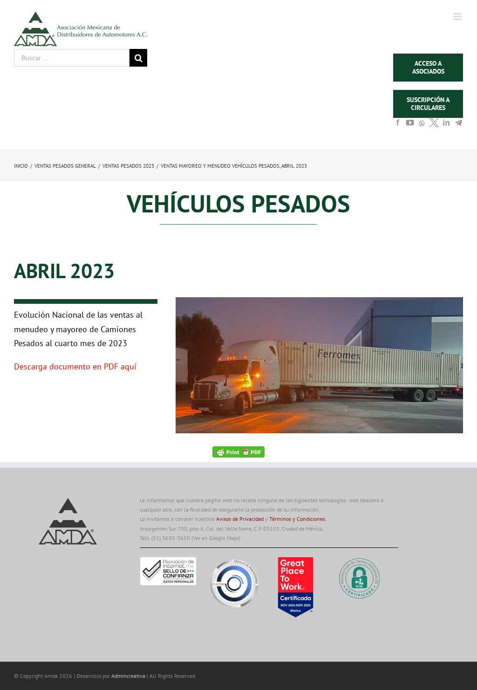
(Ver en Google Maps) (215, 537)
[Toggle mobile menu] (458, 16)
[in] (446, 125)
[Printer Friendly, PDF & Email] (238, 451)
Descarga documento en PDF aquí (75, 366)
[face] (397, 125)
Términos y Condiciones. (298, 518)
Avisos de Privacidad (240, 518)
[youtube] (410, 125)
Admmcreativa (129, 675)
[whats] (422, 128)
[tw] (434, 125)
